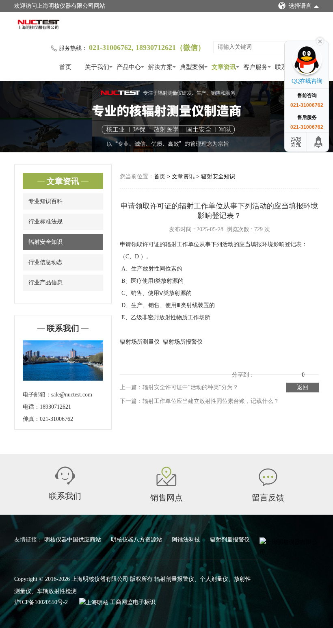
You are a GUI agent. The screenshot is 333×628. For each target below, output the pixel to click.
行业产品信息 (45, 282)
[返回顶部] (318, 142)
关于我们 (97, 67)
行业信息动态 (45, 262)
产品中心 (129, 67)
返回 (302, 387)
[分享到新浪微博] (272, 368)
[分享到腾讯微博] (284, 368)
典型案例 (192, 67)
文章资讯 (224, 67)
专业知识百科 (45, 201)
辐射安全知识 (45, 242)
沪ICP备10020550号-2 (41, 602)
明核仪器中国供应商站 (73, 540)
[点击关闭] (320, 40)
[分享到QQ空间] (261, 368)
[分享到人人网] (295, 368)
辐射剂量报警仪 (230, 540)
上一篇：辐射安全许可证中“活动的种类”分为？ (179, 387)
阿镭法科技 (187, 540)
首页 (65, 67)
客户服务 (255, 67)
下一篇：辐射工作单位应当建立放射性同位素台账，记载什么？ (199, 401)
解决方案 (160, 67)
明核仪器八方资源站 (137, 540)
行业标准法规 (45, 222)
